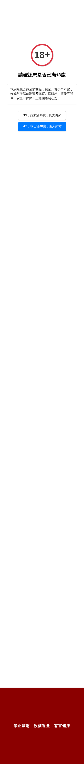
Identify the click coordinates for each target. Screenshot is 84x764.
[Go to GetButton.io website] (74, 760)
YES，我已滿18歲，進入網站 (42, 126)
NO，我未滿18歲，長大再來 (42, 115)
